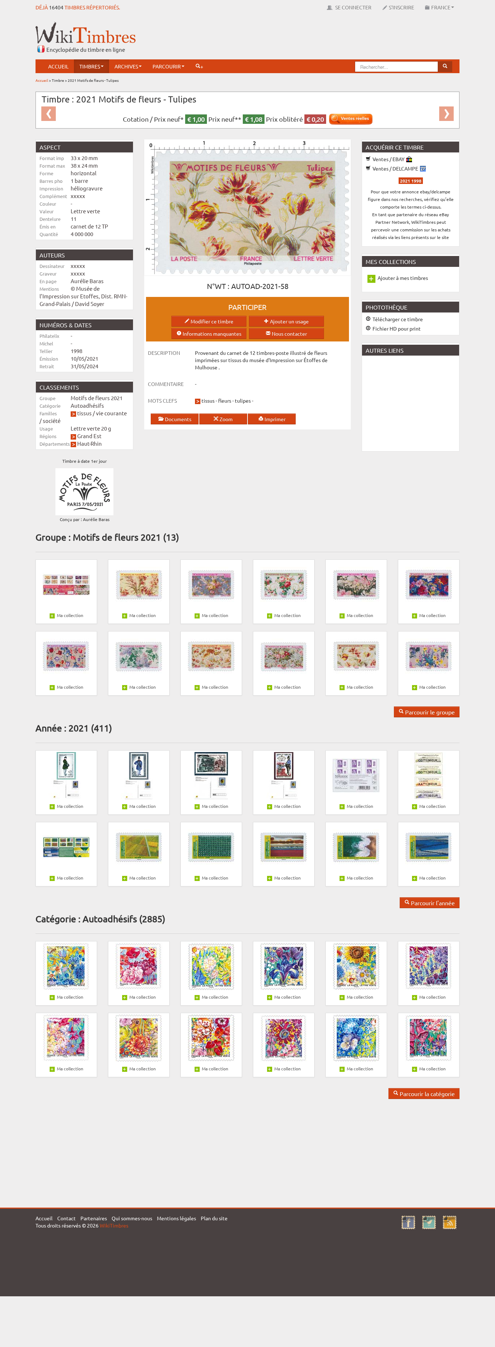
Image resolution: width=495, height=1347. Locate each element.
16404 (56, 7)
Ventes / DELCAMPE (395, 168)
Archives (126, 66)
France (440, 7)
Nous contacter (289, 333)
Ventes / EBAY (388, 159)
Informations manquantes (211, 333)
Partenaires (93, 1218)
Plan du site (214, 1218)
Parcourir (167, 66)
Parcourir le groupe (429, 712)
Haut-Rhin (89, 443)
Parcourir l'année (432, 902)
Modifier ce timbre (211, 321)
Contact (66, 1218)
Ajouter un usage (289, 321)
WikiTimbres (114, 1225)
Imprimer (274, 419)
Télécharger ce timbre (397, 319)
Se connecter (352, 7)
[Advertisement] (327, 38)
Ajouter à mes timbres (403, 277)
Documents (177, 419)
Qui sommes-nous (132, 1218)
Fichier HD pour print (396, 328)
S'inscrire (401, 7)
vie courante (111, 413)
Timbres (89, 66)
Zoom (226, 419)
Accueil (58, 66)
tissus (84, 413)
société (52, 420)
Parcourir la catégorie (426, 1093)
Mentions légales (176, 1218)
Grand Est (89, 435)
